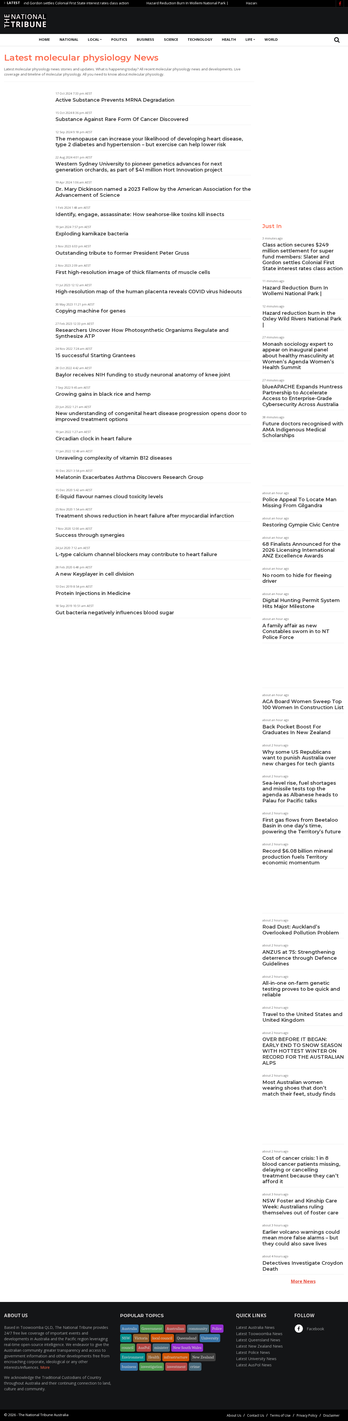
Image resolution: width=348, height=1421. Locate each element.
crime (195, 1366)
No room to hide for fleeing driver (297, 578)
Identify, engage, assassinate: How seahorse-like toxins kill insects (139, 214)
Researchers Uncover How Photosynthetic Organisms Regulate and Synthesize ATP (142, 333)
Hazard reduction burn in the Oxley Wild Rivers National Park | (301, 319)
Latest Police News (253, 1352)
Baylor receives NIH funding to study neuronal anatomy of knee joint (142, 375)
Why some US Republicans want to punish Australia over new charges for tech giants (299, 758)
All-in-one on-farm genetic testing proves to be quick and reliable (301, 989)
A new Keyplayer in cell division (94, 574)
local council (162, 1338)
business (129, 1366)
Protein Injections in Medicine (92, 593)
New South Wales (187, 1347)
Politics (119, 39)
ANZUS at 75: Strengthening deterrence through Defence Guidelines (299, 958)
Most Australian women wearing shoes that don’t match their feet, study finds (298, 1088)
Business (145, 39)
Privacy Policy (307, 1415)
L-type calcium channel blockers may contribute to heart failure (136, 554)
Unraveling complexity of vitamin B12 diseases (113, 458)
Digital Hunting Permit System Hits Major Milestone (301, 603)
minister (161, 1347)
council (127, 1347)
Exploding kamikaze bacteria (91, 234)
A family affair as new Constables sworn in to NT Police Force (296, 631)
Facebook (315, 1328)
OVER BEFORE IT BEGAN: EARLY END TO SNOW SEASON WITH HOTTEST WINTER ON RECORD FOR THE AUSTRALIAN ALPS (303, 1051)
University (210, 1338)
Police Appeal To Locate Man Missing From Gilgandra (299, 503)
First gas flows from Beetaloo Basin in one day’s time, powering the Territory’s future (301, 826)
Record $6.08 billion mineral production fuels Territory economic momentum (297, 857)
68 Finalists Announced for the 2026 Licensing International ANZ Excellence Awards (301, 550)
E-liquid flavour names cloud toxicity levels (109, 497)
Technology (200, 39)
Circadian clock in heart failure (93, 439)
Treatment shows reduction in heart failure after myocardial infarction (144, 516)
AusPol (144, 1347)
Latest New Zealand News (259, 1346)
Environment (133, 1357)
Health (229, 39)
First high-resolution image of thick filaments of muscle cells (132, 272)
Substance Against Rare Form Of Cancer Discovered (121, 119)
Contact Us (255, 1415)
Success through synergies (90, 535)
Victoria (141, 1338)
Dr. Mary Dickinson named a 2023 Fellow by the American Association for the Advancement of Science (153, 192)
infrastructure (176, 1357)
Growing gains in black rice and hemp (103, 394)
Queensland (187, 1338)
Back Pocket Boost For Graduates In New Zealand (296, 730)
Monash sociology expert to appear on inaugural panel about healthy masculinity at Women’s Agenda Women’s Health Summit (298, 355)
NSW (126, 1338)
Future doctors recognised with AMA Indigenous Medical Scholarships (302, 429)
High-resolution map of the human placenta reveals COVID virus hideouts (148, 292)
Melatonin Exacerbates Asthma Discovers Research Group (129, 477)
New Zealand (203, 1357)
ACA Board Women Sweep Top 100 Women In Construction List (303, 704)
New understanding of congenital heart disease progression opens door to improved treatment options (151, 416)
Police (217, 1328)
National (69, 39)
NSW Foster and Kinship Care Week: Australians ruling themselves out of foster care (300, 1207)
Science (171, 39)
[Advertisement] (245, 20)
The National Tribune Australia (43, 1414)
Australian (175, 1328)
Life (249, 39)
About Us (234, 1415)
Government (152, 1328)
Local (93, 39)
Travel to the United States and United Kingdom (302, 1017)
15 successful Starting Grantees (95, 356)
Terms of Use (280, 1415)
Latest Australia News (255, 1327)
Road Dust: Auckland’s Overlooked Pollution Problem (300, 930)
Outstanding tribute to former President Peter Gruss (122, 253)
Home (44, 39)
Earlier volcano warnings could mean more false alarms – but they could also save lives (301, 1238)
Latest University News (256, 1358)
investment (176, 1366)
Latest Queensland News (258, 1339)
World (271, 39)
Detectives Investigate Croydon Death (302, 1266)
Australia (129, 1328)
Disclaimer (331, 1415)
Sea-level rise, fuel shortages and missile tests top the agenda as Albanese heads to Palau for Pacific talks (300, 792)
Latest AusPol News (254, 1364)
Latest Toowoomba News (259, 1333)
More (45, 1367)
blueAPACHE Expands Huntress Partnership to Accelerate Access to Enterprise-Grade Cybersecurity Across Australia (302, 395)
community (198, 1328)
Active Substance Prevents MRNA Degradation (115, 100)
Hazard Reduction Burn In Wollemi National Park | (170, 3)
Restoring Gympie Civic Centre (300, 525)
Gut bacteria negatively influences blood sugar (114, 613)
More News (303, 1281)
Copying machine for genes (90, 311)
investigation (151, 1366)
